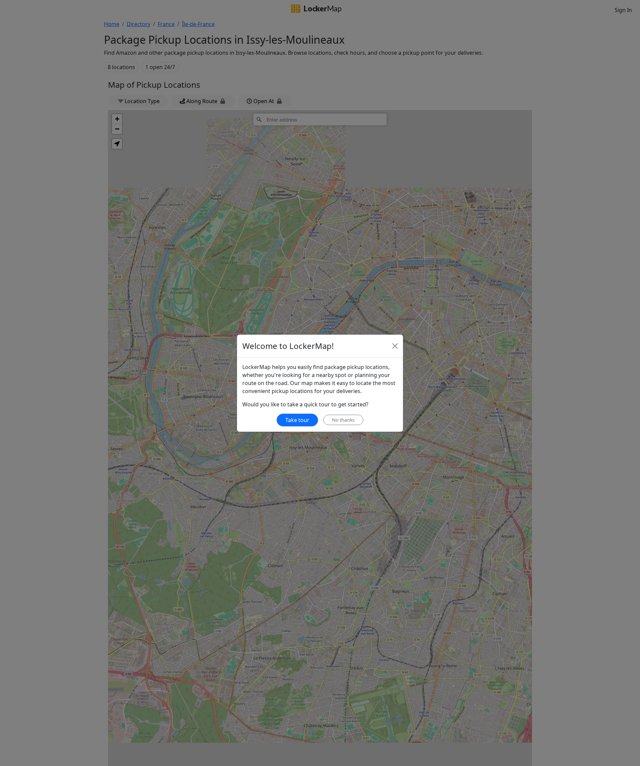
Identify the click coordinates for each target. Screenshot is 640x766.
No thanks (343, 420)
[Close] (395, 346)
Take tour (297, 420)
